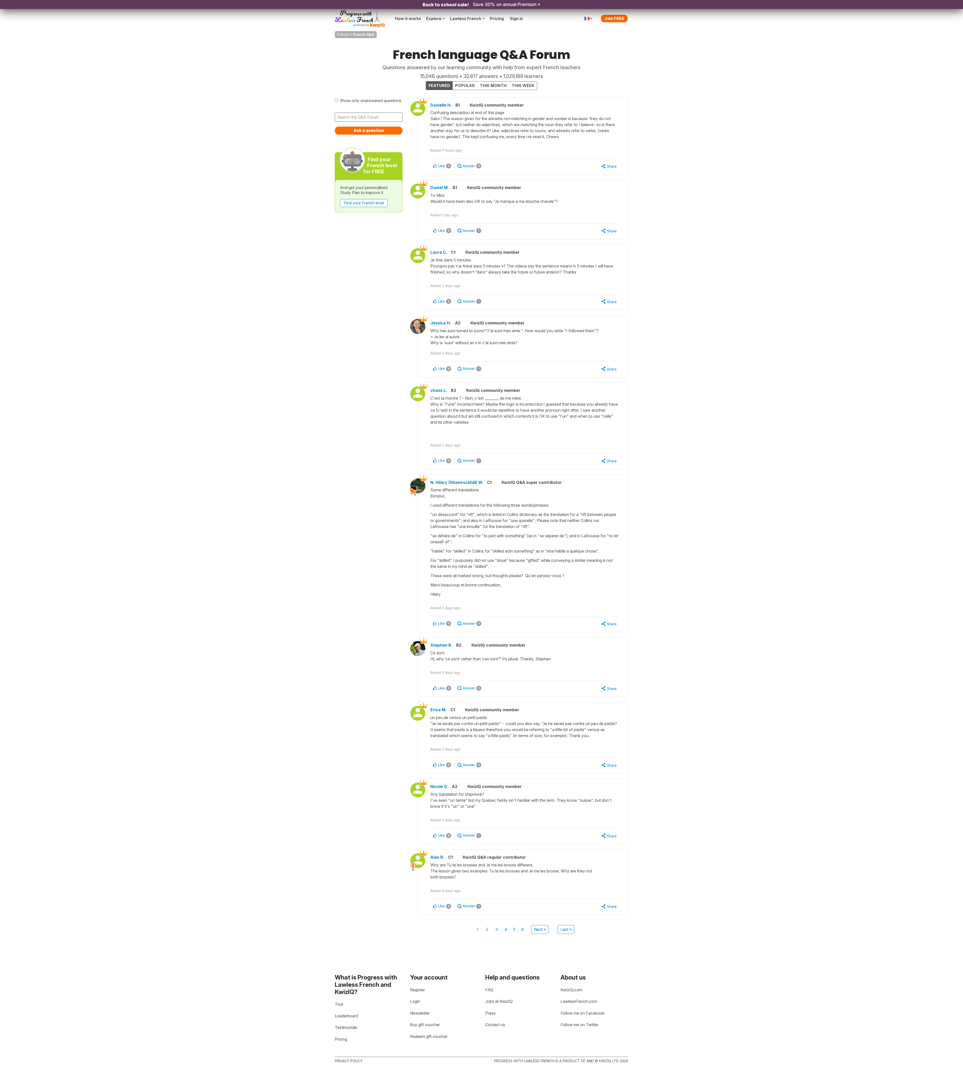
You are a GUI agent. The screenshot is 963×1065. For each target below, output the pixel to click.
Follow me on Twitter (579, 1024)
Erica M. (438, 709)
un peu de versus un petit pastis (523, 726)
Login (415, 1001)
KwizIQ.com (571, 989)
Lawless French (465, 18)
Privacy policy (349, 1061)
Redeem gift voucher (429, 1036)
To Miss (494, 198)
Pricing (497, 18)
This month (493, 85)
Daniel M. (439, 187)
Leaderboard (346, 1015)
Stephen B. (441, 645)
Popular (465, 85)
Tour (339, 1004)
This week (523, 85)
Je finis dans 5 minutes (521, 266)
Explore (433, 18)
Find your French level (364, 202)
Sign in (516, 18)
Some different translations (524, 542)
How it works (408, 18)
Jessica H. (440, 322)
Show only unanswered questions (370, 100)
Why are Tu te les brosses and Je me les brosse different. (511, 870)
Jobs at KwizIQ (499, 1001)
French (343, 34)
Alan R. (437, 857)
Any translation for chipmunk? (520, 800)
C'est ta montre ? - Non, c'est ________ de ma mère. (524, 410)
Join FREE (614, 18)
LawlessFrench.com (578, 1001)
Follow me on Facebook (582, 1013)
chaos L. (438, 390)
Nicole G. (439, 786)
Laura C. (438, 252)
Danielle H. (441, 105)
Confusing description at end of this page (522, 124)
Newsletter (420, 1013)
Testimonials (346, 1027)
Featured (439, 85)
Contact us (495, 1024)
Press (490, 1013)
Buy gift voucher (425, 1024)
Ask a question (369, 130)
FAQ (489, 989)
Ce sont (490, 655)
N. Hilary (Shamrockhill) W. (456, 482)
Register (417, 989)
